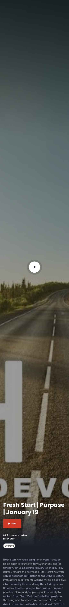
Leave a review (19, 535)
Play (13, 523)
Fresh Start (9, 538)
